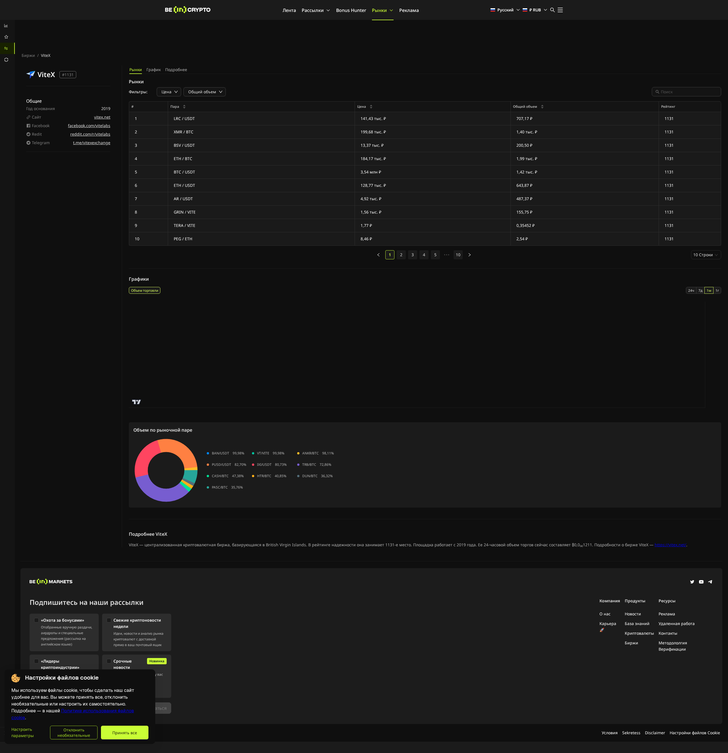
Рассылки (313, 10)
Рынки (379, 10)
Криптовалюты (639, 633)
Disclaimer (655, 732)
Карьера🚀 (607, 626)
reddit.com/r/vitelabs (90, 134)
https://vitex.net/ (670, 544)
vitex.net (102, 117)
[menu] (7, 42)
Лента (289, 10)
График (153, 69)
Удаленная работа (677, 623)
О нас (605, 614)
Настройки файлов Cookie (695, 732)
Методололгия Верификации (673, 646)
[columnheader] (261, 107)
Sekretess (631, 732)
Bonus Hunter (351, 10)
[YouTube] (701, 582)
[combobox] (689, 91)
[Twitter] (692, 582)
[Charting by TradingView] (137, 402)
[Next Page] (469, 254)
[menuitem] (7, 25)
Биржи (28, 55)
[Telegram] (710, 582)
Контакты (668, 633)
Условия (610, 732)
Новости (633, 614)
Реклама (409, 10)
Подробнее (176, 69)
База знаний (637, 623)
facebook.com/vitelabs (89, 125)
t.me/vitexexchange (91, 142)
